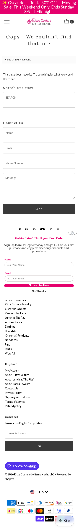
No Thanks (39, 291)
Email (8, 273)
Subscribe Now (39, 285)
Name (8, 259)
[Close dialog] (72, 233)
